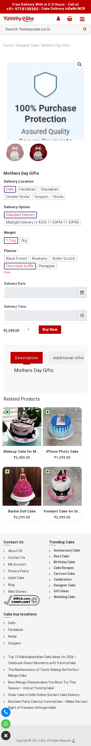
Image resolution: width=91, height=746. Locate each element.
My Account (17, 564)
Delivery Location (19, 181)
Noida (12, 636)
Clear (7, 272)
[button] (79, 64)
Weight (10, 232)
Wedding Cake (64, 597)
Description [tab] (26, 357)
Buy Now (49, 329)
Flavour (10, 251)
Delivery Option (17, 207)
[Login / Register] (59, 18)
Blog (11, 585)
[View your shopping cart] (71, 18)
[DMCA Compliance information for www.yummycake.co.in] (22, 600)
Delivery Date (14, 283)
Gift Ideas (61, 591)
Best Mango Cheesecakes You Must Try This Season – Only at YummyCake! (42, 685)
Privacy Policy (18, 571)
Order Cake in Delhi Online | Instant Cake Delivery (44, 695)
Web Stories (17, 591)
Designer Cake (27, 45)
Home (8, 45)
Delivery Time (15, 306)
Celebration (63, 579)
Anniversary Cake (67, 550)
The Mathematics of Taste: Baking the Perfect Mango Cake (43, 672)
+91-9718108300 (22, 9)
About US (15, 551)
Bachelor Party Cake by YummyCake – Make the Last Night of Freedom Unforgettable (48, 704)
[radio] (9, 189)
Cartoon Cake (64, 573)
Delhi (11, 623)
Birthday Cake (64, 562)
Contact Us (16, 557)
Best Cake (61, 556)
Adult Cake (16, 578)
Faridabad (15, 630)
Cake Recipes (64, 568)
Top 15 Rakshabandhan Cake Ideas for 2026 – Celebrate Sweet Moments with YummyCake (42, 660)
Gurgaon (14, 643)
